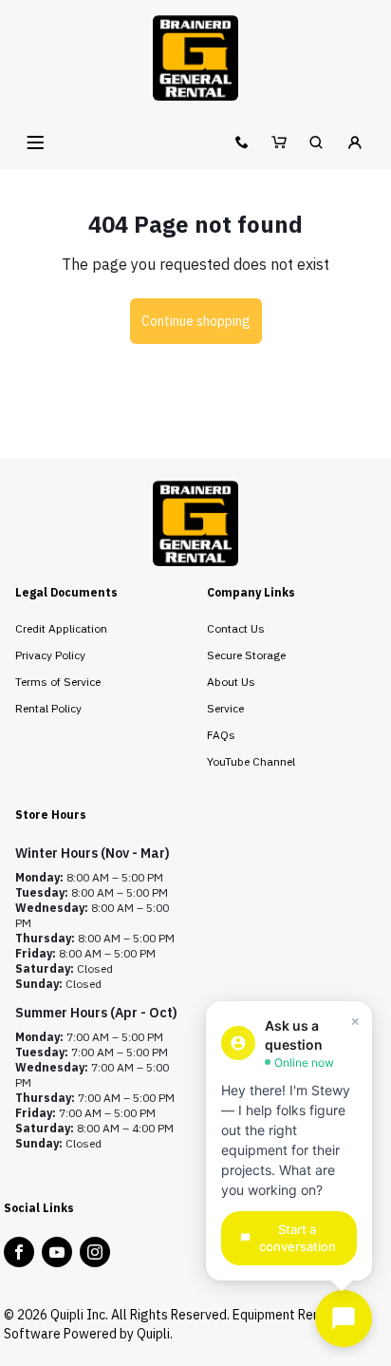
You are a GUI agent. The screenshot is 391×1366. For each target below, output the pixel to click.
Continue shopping (196, 321)
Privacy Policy (50, 655)
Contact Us (236, 628)
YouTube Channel (251, 761)
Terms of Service (58, 681)
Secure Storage (246, 655)
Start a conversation (297, 1238)
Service (225, 708)
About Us (231, 681)
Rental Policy (48, 708)
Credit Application (61, 628)
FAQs (221, 735)
